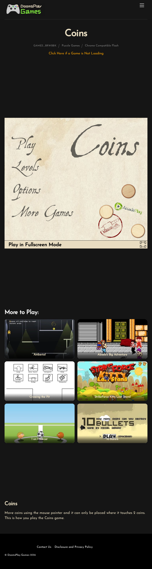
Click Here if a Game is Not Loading (76, 53)
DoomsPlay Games (18, 555)
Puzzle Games (71, 45)
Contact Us (44, 547)
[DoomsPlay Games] (25, 14)
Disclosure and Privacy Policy (74, 547)
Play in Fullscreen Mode (35, 244)
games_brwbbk (45, 45)
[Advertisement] (76, 88)
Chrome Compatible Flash (102, 45)
